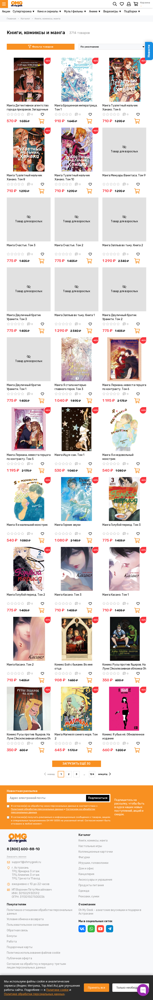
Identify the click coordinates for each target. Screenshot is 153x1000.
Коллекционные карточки (95, 851)
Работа (12, 941)
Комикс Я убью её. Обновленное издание (123, 736)
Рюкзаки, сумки (88, 896)
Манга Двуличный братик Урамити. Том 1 (24, 387)
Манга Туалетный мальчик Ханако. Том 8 (24, 177)
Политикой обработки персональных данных (37, 809)
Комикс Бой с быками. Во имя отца (73, 666)
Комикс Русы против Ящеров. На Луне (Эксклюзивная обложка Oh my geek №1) (124, 667)
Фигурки (84, 857)
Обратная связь (17, 930)
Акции (6, 11)
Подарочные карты (19, 947)
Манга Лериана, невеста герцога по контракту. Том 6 (124, 387)
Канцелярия (86, 874)
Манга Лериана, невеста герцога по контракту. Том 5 (29, 457)
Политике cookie (57, 990)
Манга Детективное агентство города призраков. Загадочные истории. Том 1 (28, 108)
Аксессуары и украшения (95, 879)
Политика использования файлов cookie (33, 952)
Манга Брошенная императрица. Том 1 (76, 107)
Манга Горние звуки (67, 525)
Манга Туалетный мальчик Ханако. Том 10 (72, 177)
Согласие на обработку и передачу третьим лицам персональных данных (36, 965)
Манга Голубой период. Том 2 (26, 594)
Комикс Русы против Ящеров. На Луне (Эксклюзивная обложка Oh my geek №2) (29, 737)
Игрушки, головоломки (93, 863)
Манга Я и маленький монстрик (27, 525)
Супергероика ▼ (24, 11)
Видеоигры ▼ (112, 11)
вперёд (103, 774)
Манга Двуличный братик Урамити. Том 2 (119, 317)
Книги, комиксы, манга (93, 840)
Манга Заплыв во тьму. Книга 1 (75, 315)
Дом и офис (86, 868)
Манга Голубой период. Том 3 (121, 525)
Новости (149, 51)
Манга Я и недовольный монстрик (117, 457)
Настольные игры (90, 846)
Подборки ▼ (132, 11)
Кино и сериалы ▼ (49, 11)
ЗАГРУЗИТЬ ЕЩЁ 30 (76, 763)
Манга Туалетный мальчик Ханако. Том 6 (120, 107)
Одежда (83, 891)
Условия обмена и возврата (25, 919)
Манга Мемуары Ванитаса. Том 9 (124, 175)
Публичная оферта (19, 958)
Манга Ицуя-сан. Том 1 (69, 455)
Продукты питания (91, 885)
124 (92, 774)
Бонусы (12, 936)
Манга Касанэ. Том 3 (68, 594)
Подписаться (97, 798)
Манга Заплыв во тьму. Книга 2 (122, 245)
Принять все (96, 987)
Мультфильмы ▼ (75, 11)
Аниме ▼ (95, 11)
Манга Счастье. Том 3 (21, 245)
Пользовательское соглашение (28, 925)
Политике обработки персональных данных (34, 994)
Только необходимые (130, 987)
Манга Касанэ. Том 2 (20, 664)
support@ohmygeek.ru (26, 862)
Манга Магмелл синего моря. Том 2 (76, 736)
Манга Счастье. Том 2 (69, 245)
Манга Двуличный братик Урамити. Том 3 (24, 317)
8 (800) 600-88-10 (23, 849)
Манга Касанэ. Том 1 (115, 594)
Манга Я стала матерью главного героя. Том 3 (70, 387)
